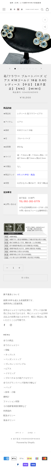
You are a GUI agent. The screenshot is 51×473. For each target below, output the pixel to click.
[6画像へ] (30, 68)
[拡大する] (44, 19)
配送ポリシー (9, 415)
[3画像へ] (21, 68)
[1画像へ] (15, 68)
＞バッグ (7, 387)
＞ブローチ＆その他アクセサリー (18, 378)
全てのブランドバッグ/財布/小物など (19, 382)
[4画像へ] (24, 68)
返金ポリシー (9, 420)
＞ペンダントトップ (12, 359)
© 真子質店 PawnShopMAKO (25, 439)
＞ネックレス (9, 354)
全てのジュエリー (11, 345)
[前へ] (9, 68)
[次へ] (41, 68)
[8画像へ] (36, 68)
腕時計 (6, 396)
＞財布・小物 (9, 392)
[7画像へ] (33, 68)
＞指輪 (6, 350)
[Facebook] (4, 325)
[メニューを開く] (4, 9)
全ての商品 (8, 340)
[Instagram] (11, 325)
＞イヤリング (9, 373)
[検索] (42, 9)
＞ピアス (7, 368)
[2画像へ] (18, 68)
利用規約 (7, 411)
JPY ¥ (18, 433)
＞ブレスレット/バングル (14, 364)
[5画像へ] (27, 68)
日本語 (30, 433)
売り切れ (25, 278)
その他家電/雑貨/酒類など (14, 406)
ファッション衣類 (11, 401)
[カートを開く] (47, 9)
